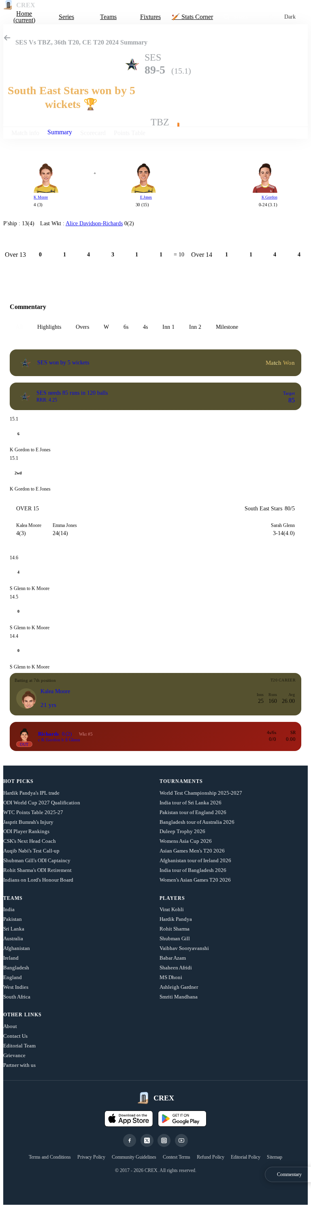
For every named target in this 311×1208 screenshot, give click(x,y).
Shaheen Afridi (176, 968)
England (12, 977)
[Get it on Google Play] (182, 1119)
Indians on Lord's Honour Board (38, 880)
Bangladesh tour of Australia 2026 (197, 822)
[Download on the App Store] (128, 1119)
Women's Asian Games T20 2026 (195, 880)
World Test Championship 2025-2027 (201, 793)
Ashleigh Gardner (179, 987)
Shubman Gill (175, 938)
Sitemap (274, 1157)
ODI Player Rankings (26, 831)
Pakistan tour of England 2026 (193, 812)
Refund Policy (210, 1157)
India (9, 909)
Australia (13, 938)
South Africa (16, 997)
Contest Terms (176, 1157)
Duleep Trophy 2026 (182, 831)
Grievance (14, 1055)
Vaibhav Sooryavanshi (184, 948)
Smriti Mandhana (179, 997)
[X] (147, 1140)
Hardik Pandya (176, 919)
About (10, 1026)
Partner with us (19, 1065)
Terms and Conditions (50, 1157)
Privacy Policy (91, 1157)
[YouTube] (181, 1140)
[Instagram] (164, 1140)
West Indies (15, 987)
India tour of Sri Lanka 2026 (191, 803)
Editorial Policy (245, 1157)
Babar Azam (173, 958)
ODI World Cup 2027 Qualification (41, 803)
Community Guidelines (134, 1157)
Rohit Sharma (175, 929)
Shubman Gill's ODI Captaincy (36, 860)
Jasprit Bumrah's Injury (28, 822)
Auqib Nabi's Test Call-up (31, 851)
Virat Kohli (172, 909)
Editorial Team (19, 1046)
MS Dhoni (171, 977)
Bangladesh (16, 968)
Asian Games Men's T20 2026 (192, 851)
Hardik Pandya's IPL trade (31, 793)
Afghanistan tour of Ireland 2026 (195, 860)
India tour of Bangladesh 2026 (193, 870)
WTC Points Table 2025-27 (33, 812)
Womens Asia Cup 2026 (186, 841)
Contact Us (15, 1036)
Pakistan (12, 919)
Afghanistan (16, 948)
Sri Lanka (13, 929)
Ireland (11, 958)
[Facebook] (129, 1140)
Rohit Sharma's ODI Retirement (37, 870)
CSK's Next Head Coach (29, 841)
